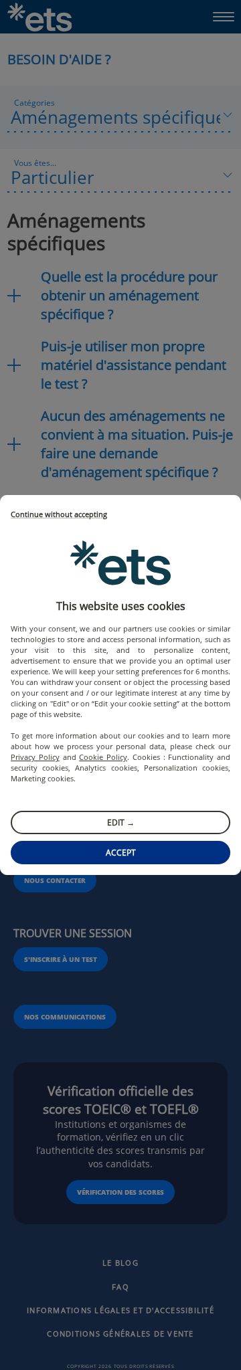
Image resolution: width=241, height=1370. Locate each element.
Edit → (121, 822)
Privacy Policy (35, 757)
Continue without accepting (59, 514)
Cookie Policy (103, 757)
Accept (121, 852)
